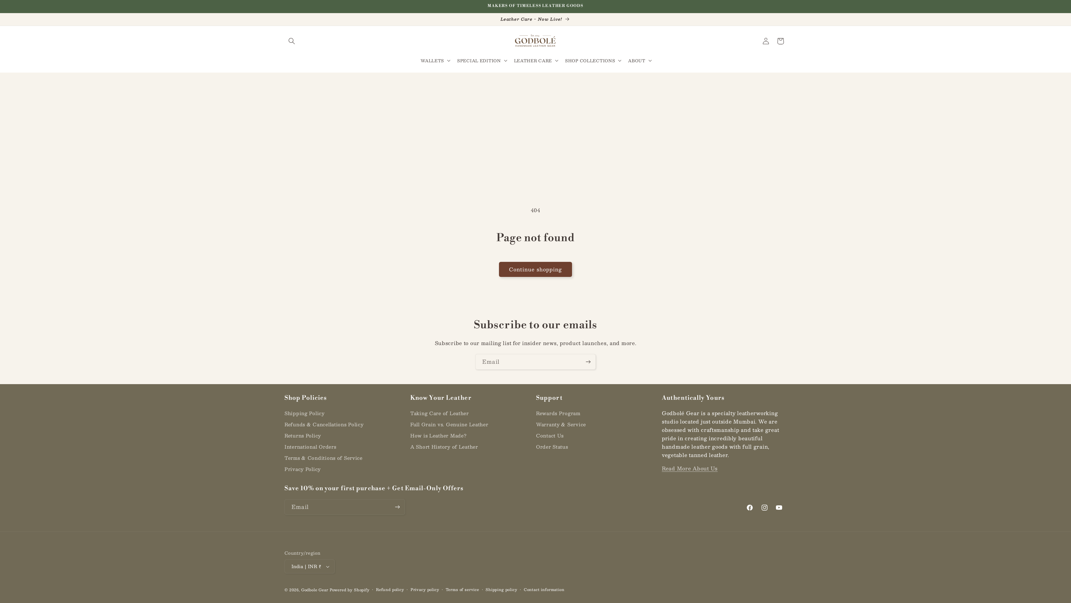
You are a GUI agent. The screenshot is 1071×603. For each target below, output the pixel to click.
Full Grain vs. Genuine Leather (449, 424)
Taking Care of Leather (439, 413)
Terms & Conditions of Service (323, 458)
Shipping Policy (304, 413)
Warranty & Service (561, 424)
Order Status (552, 447)
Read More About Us (690, 468)
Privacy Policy (302, 469)
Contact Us (550, 435)
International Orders (310, 447)
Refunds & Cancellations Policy (324, 424)
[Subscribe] (588, 362)
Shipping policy (501, 590)
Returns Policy (302, 435)
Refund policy (390, 590)
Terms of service (462, 590)
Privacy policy (425, 590)
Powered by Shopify (350, 590)
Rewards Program (558, 413)
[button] (291, 41)
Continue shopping (535, 269)
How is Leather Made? (438, 435)
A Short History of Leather (444, 447)
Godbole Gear (314, 590)
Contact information (544, 590)
